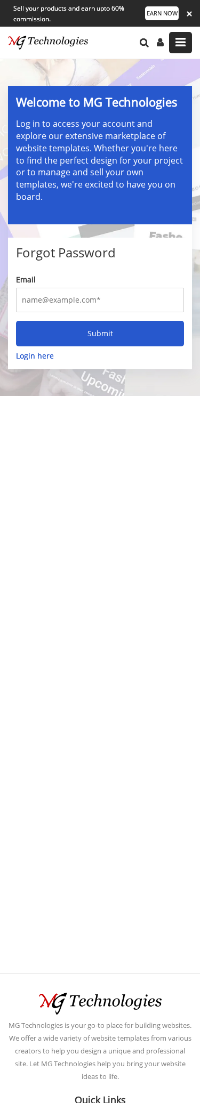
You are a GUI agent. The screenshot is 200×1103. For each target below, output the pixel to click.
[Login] (160, 43)
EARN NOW (162, 13)
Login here (35, 356)
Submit (100, 333)
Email (26, 279)
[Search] (144, 43)
